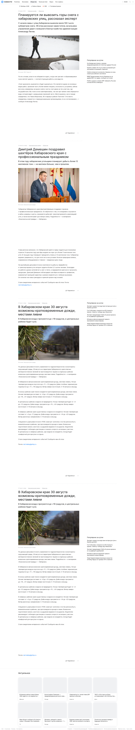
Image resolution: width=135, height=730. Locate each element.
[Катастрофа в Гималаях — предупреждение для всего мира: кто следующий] (55, 689)
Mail (2, 728)
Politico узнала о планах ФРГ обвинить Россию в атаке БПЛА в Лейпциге (101, 81)
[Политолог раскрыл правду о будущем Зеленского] (105, 714)
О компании (7, 728)
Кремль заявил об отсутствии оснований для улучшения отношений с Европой (101, 68)
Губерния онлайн (32, 11)
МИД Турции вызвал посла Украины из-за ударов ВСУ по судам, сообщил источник (100, 77)
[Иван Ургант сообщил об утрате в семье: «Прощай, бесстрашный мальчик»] (30, 714)
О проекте (70, 728)
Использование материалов (110, 728)
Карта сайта (129, 728)
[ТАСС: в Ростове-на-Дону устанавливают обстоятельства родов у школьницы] (105, 689)
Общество (41, 11)
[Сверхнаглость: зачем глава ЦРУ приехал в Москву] (80, 689)
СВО (45, 6)
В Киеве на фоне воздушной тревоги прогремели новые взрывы (98, 320)
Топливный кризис (55, 6)
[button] (48, 52)
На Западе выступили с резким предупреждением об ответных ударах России (101, 64)
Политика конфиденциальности (95, 728)
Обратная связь (121, 728)
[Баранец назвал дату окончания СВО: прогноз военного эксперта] (80, 714)
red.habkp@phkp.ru (24, 285)
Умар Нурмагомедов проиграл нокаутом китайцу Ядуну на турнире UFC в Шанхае (99, 324)
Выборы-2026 (25, 6)
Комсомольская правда (35, 145)
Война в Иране (36, 6)
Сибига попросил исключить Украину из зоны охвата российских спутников (101, 72)
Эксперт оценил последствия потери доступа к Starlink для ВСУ (101, 306)
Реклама (13, 728)
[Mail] (2, 2)
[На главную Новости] (7, 2)
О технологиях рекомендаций (80, 728)
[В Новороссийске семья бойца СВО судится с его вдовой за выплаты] (30, 689)
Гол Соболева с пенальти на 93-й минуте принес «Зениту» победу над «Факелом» (99, 311)
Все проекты (19, 728)
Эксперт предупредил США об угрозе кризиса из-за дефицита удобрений (101, 315)
